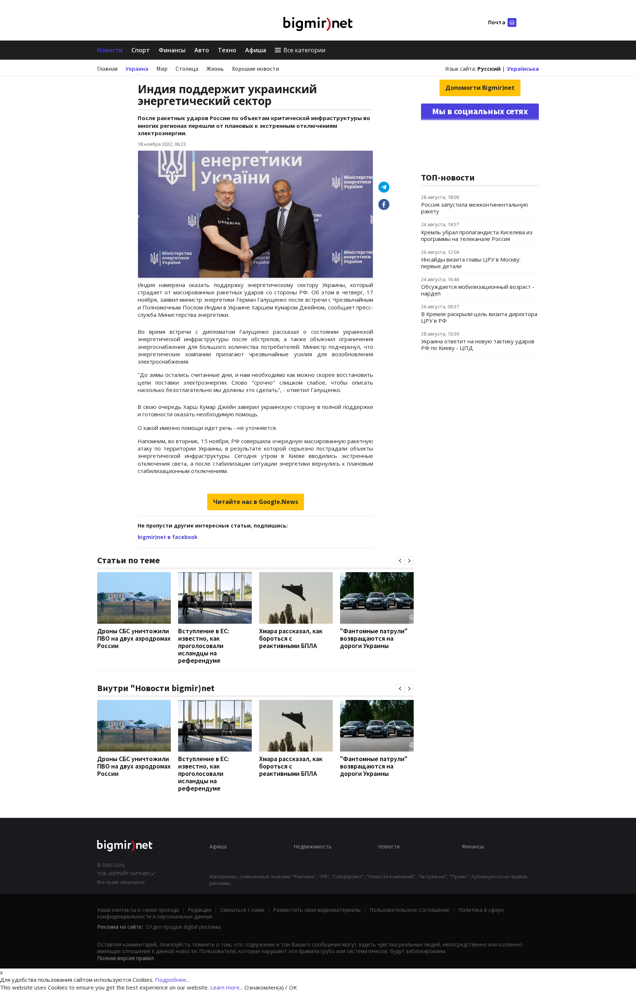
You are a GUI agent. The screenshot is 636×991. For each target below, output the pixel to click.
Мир (161, 68)
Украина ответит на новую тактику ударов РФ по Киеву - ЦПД (477, 344)
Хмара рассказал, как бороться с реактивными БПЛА (290, 638)
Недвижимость (313, 846)
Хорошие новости (255, 68)
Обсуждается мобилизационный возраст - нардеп (477, 290)
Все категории (304, 50)
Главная (107, 68)
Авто (201, 50)
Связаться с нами (242, 909)
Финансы (172, 50)
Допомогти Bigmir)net (480, 88)
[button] (400, 560)
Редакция (199, 909)
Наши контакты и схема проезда (138, 909)
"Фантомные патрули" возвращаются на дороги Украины (373, 638)
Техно (227, 50)
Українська (523, 68)
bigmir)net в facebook (168, 536)
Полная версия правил (125, 958)
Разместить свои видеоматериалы (317, 909)
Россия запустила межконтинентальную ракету (474, 208)
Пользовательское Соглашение (409, 909)
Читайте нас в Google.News (255, 502)
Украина (137, 68)
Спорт (140, 50)
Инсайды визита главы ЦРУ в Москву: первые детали (470, 263)
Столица (187, 68)
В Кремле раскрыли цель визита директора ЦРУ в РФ (479, 317)
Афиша (255, 50)
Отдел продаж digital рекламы (183, 926)
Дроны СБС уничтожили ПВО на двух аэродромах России (134, 638)
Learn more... (226, 987)
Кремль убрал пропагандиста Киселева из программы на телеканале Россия (477, 235)
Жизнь (215, 68)
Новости (110, 50)
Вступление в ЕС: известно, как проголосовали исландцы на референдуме (203, 646)
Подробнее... (172, 979)
